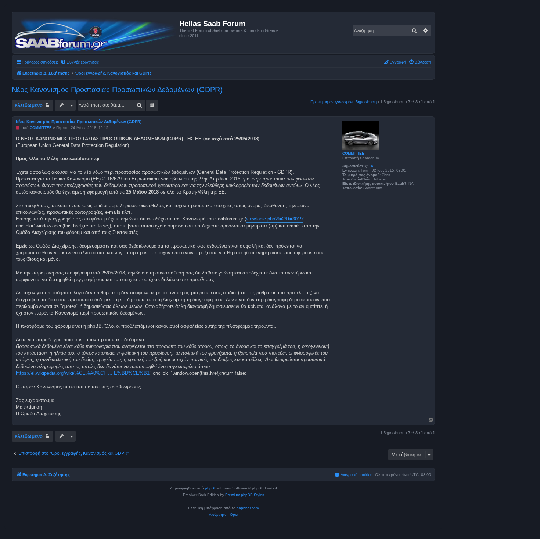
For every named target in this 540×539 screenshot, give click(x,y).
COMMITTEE (353, 153)
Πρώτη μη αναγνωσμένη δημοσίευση (343, 102)
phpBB (211, 488)
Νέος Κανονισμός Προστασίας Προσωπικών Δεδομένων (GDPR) (117, 90)
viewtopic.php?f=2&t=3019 (274, 219)
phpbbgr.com (248, 508)
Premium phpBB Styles (244, 495)
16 (371, 166)
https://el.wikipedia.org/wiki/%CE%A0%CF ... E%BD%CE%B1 (83, 373)
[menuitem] (79, 62)
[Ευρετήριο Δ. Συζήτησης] (96, 32)
